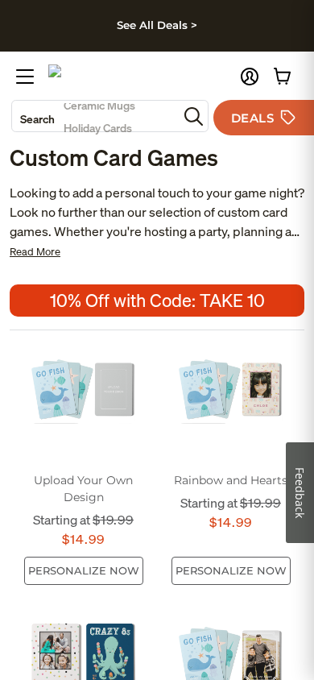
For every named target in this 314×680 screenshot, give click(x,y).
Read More (35, 252)
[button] (249, 76)
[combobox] (95, 116)
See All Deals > (157, 25)
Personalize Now (83, 570)
